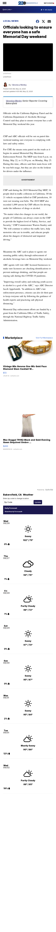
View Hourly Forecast (13, 511)
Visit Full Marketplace (44, 338)
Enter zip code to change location (16, 498)
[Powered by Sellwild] (49, 490)
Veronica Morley (19, 85)
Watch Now (48, 3)
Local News (11, 21)
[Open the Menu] (4, 3)
